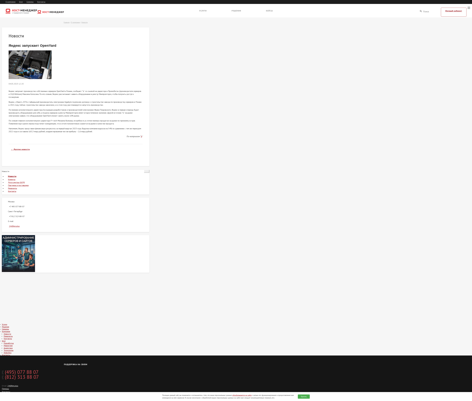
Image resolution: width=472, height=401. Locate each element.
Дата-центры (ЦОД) (16, 182)
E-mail (10, 221)
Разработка (9, 343)
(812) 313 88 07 (21, 377)
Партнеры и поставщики (18, 185)
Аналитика (8, 348)
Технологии (8, 350)
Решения (236, 10)
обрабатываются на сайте (242, 395)
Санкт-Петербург (15, 211)
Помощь (5, 388)
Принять (304, 396)
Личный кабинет (453, 11)
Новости (84, 22)
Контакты (41, 1)
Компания (6, 331)
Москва (11, 201)
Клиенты (11, 179)
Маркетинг (8, 345)
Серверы (30, 1)
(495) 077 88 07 (21, 372)
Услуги (203, 10)
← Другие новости (20, 149)
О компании (10, 1)
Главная (66, 22)
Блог (21, 1)
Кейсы (269, 10)
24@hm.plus (14, 226)
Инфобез (7, 352)
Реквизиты (12, 188)
